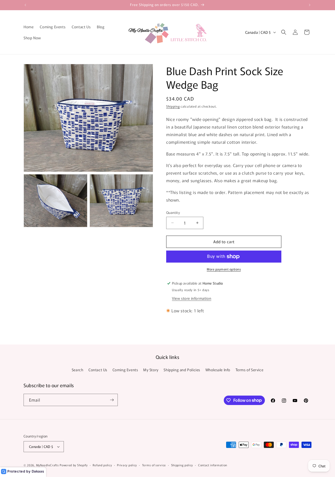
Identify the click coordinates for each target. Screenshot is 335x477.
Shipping (173, 106)
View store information (191, 298)
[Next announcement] (309, 5)
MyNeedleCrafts (47, 465)
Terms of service (154, 465)
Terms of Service (250, 369)
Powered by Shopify (74, 465)
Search (77, 369)
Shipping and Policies (182, 369)
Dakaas (38, 471)
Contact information (212, 465)
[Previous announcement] (25, 5)
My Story (151, 369)
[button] (283, 32)
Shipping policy (182, 465)
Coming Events (125, 369)
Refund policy (102, 465)
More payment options (224, 269)
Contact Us (97, 369)
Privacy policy (127, 465)
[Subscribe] (112, 400)
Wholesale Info (217, 369)
